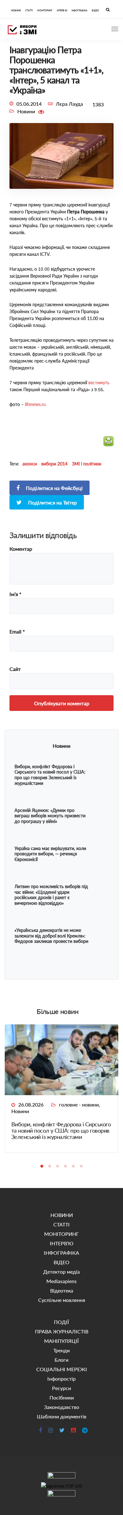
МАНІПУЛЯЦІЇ (61, 1341)
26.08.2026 (31, 1104)
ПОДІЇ (61, 1322)
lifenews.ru (35, 404)
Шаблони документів (61, 1416)
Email (17, 631)
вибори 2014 (54, 463)
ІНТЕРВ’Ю (62, 10)
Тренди (61, 1350)
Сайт (15, 669)
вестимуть (98, 382)
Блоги (61, 1360)
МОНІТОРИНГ (44, 10)
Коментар (20, 548)
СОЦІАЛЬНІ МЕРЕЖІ (61, 1369)
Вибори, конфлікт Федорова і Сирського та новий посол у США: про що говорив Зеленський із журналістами (61, 1130)
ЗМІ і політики (86, 463)
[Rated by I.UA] (61, 1477)
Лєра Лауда (69, 104)
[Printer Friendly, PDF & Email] (108, 444)
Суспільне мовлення (61, 1300)
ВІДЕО (95, 10)
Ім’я (15, 594)
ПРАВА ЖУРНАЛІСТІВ (61, 1331)
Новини (20, 1111)
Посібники (62, 1397)
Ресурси (61, 1388)
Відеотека (61, 1290)
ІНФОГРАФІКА (79, 10)
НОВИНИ (16, 10)
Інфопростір (61, 1379)
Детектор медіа (61, 1272)
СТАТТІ (29, 10)
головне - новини (79, 1104)
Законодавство (61, 1407)
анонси (29, 463)
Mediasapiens (61, 1281)
